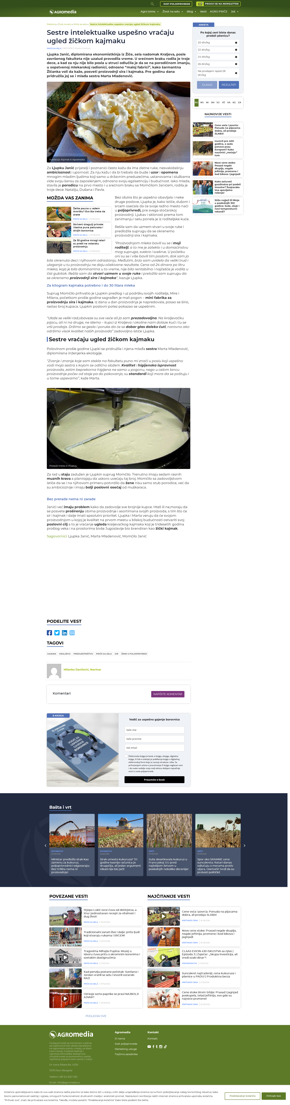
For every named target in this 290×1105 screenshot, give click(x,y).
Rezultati (229, 84)
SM (212, 103)
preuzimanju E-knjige (159, 765)
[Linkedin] (64, 632)
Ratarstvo (57, 851)
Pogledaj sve (96, 1016)
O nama (120, 1038)
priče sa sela (104, 654)
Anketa (203, 24)
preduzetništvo (83, 654)
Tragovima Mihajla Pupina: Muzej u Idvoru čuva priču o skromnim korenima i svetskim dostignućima (112, 954)
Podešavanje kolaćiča (242, 1096)
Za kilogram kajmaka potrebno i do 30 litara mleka (91, 285)
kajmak (51, 654)
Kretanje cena (190, 920)
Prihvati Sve (274, 1096)
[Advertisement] (118, 578)
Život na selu (171, 11)
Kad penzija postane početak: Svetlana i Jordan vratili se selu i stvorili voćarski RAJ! (111, 975)
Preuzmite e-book (154, 779)
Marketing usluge (126, 1049)
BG (196, 103)
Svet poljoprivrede (176, 4)
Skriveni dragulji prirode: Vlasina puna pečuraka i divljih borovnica (88, 227)
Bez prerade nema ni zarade (71, 499)
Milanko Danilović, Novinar (82, 669)
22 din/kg (204, 49)
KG (234, 103)
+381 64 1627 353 (67, 1076)
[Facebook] (49, 632)
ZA (239, 103)
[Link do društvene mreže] (149, 1046)
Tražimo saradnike (126, 1054)
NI (207, 103)
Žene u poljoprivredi (134, 654)
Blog (190, 11)
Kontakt (153, 1038)
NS (202, 103)
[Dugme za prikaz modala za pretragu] (152, 4)
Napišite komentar (167, 694)
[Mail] (72, 632)
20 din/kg (204, 42)
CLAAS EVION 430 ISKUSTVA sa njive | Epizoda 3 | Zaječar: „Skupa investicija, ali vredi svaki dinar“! (209, 954)
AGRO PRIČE (219, 11)
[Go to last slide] (45, 845)
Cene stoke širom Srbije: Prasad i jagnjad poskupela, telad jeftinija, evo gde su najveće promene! (210, 995)
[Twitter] (57, 632)
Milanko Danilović (82, 48)
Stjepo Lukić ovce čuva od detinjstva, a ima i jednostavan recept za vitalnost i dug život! (110, 913)
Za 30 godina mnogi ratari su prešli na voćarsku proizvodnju (89, 243)
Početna (51, 24)
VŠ (223, 103)
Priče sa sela (80, 24)
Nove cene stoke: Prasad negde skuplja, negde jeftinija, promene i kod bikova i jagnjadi (209, 933)
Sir (116, 654)
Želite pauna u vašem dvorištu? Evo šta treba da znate (89, 211)
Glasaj (207, 84)
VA (228, 103)
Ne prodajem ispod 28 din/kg (212, 72)
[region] (145, 1095)
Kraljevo (64, 654)
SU (218, 103)
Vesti (203, 11)
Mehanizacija (189, 963)
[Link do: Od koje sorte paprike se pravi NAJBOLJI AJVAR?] (65, 998)
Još (233, 11)
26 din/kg (204, 64)
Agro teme (148, 11)
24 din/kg (204, 56)
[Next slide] (244, 845)
